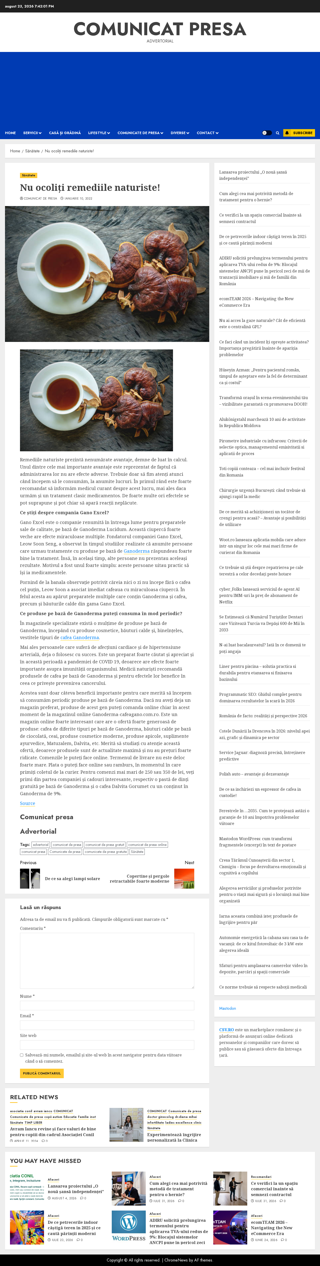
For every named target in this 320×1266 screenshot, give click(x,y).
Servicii (30, 132)
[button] (277, 133)
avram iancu (43, 1111)
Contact (206, 132)
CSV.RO (226, 1029)
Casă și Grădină (65, 132)
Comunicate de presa (139, 132)
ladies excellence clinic (183, 1123)
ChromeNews (176, 1260)
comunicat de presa (40, 199)
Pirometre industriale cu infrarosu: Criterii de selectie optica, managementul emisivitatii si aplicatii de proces (263, 447)
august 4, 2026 (64, 1199)
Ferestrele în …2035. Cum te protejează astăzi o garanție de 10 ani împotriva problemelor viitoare (264, 817)
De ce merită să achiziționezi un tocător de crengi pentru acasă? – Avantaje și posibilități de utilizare (262, 518)
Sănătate (28, 175)
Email (27, 1015)
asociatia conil (21, 1111)
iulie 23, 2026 (62, 1240)
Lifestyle (97, 132)
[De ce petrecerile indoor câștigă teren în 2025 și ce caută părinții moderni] (27, 1228)
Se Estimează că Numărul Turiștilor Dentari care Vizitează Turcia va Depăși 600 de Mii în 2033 (261, 623)
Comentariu (33, 928)
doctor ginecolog (160, 1117)
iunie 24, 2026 (266, 1240)
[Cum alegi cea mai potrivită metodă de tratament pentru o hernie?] (129, 1189)
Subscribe (302, 132)
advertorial (40, 844)
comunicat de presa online (147, 844)
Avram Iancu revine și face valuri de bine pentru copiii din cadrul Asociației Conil (53, 1131)
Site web (28, 1035)
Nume (27, 996)
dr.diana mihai (186, 1117)
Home (10, 132)
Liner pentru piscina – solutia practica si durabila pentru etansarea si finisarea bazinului (257, 673)
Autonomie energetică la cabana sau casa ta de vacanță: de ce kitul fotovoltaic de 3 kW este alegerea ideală (263, 944)
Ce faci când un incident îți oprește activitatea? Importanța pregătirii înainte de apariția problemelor (264, 348)
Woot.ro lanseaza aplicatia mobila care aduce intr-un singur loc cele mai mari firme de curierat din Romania (262, 546)
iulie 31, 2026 (164, 1201)
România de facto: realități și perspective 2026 (263, 716)
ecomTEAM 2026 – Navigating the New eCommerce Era (271, 1228)
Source (27, 803)
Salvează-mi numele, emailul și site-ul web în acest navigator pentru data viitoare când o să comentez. (103, 1058)
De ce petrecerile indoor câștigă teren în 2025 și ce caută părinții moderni (262, 240)
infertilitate (155, 1123)
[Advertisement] (160, 89)
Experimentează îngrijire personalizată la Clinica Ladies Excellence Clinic (174, 1140)
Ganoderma (137, 551)
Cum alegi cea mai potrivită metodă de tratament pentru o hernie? (179, 1189)
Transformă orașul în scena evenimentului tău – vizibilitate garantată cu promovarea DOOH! (263, 401)
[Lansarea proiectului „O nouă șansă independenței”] (27, 1189)
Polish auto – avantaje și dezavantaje (254, 774)
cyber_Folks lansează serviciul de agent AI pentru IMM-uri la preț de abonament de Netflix (259, 595)
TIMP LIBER (33, 1123)
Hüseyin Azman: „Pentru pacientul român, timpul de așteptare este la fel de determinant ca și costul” (263, 376)
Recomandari (261, 1177)
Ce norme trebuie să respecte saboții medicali (263, 987)
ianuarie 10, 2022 (78, 199)
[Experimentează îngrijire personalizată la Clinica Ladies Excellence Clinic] (127, 1125)
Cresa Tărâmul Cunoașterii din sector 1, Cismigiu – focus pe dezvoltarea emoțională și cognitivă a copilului (262, 867)
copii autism (53, 1117)
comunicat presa (33, 851)
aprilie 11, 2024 (26, 1141)
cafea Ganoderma (79, 637)
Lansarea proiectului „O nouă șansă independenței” (76, 1188)
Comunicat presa (160, 29)
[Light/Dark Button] (267, 132)
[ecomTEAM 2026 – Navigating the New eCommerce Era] (230, 1228)
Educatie (70, 1117)
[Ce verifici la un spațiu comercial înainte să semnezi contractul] (230, 1189)
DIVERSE (178, 132)
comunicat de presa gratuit (105, 844)
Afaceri (53, 1180)
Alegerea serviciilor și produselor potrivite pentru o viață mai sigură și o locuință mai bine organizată (264, 894)
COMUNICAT (63, 1111)
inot (93, 1117)
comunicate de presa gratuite (106, 851)
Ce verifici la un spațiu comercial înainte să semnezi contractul (274, 1189)
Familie (83, 1117)
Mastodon (227, 1009)
